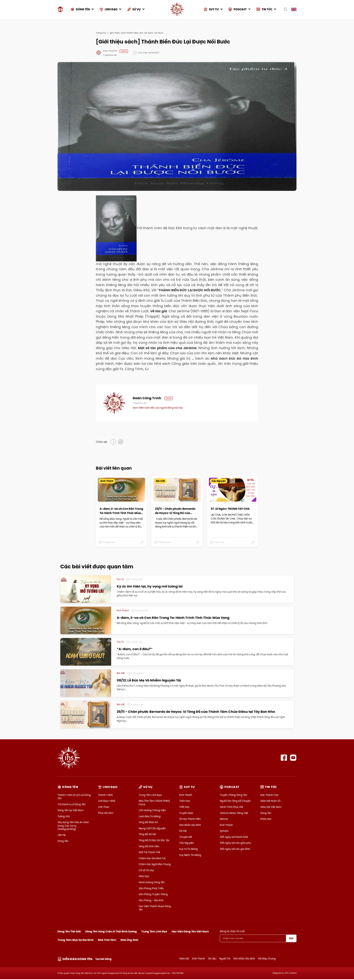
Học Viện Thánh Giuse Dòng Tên (155, 908)
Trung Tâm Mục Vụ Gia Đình (75, 940)
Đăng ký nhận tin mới (232, 931)
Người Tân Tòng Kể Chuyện (235, 801)
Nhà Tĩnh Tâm (107, 940)
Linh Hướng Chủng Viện (152, 810)
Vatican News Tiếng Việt (234, 813)
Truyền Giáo (186, 813)
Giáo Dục (144, 876)
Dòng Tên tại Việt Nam (71, 810)
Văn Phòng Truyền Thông (153, 894)
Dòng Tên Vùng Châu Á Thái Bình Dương (111, 931)
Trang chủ (101, 32)
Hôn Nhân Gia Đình (190, 825)
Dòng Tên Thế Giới (69, 931)
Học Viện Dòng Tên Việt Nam (190, 931)
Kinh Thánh (185, 795)
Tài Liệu (212, 958)
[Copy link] (121, 442)
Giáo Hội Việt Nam (271, 807)
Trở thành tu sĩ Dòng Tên (72, 804)
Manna (224, 819)
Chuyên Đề (185, 837)
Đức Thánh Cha (269, 795)
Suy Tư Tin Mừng (188, 849)
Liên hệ (62, 835)
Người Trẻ (224, 958)
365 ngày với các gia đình (235, 849)
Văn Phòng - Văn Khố (151, 900)
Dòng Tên (63, 841)
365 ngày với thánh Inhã (234, 837)
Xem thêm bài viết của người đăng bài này (158, 407)
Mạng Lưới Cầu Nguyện (152, 828)
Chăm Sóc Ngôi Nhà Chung (155, 864)
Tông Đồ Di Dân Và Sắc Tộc (154, 840)
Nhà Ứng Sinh (129, 940)
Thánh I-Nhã (105, 795)
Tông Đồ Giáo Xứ (148, 822)
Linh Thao (103, 807)
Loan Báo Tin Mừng (150, 816)
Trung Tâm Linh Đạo (150, 795)
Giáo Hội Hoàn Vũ (270, 801)
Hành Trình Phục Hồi (231, 807)
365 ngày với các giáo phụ (235, 843)
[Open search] (284, 9)
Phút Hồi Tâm (105, 813)
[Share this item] (142, 542)
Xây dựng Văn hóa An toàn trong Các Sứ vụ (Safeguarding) (73, 826)
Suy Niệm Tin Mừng (190, 855)
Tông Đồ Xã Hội (147, 834)
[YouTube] (293, 757)
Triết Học (184, 807)
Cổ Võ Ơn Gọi (146, 870)
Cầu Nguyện (186, 843)
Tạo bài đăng (103, 959)
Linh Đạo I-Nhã (106, 801)
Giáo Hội (184, 958)
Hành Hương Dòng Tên (152, 882)
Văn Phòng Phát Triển (151, 888)
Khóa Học (266, 819)
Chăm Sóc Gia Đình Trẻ (152, 858)
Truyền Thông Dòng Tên (233, 795)
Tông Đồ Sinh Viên (149, 846)
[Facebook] (284, 757)
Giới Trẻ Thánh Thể (149, 852)
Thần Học (184, 801)
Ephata (224, 831)
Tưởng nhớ (64, 816)
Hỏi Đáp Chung (267, 958)
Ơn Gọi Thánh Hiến (190, 819)
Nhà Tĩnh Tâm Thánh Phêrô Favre (154, 802)
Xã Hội (183, 831)
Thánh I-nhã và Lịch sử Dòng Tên (74, 796)
